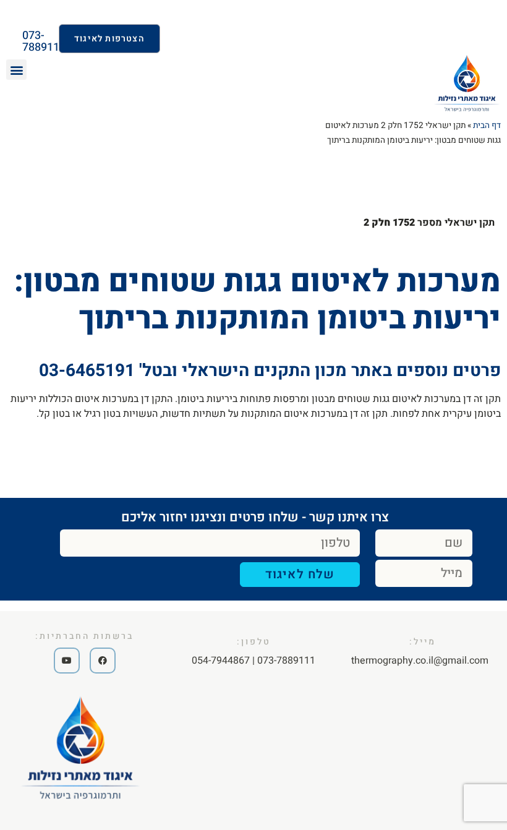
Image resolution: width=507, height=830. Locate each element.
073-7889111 (44, 41)
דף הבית (487, 125)
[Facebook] (103, 661)
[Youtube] (67, 661)
